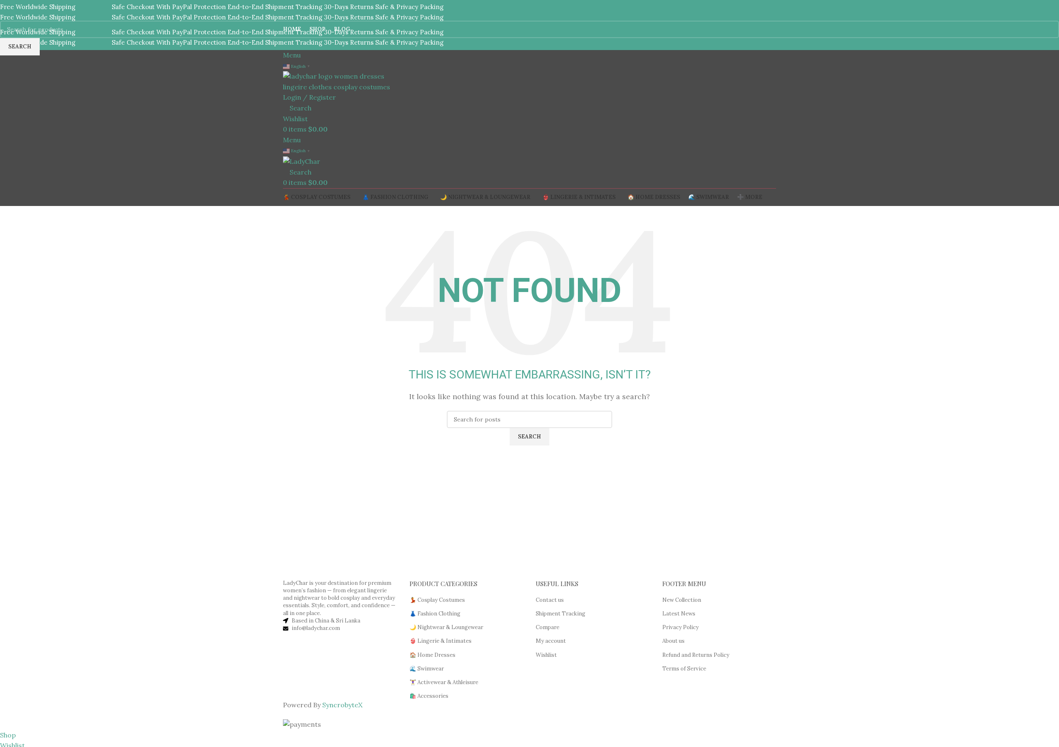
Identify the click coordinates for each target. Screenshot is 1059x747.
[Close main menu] (10, 10)
